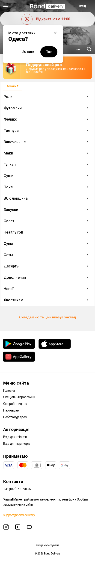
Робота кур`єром (15, 417)
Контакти (13, 481)
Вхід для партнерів (16, 443)
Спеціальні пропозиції (19, 397)
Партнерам (11, 410)
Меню (11, 86)
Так (49, 52)
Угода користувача (47, 545)
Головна (9, 390)
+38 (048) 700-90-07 (17, 489)
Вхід (82, 6)
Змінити (28, 52)
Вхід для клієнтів (15, 437)
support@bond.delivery (19, 515)
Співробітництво (15, 404)
